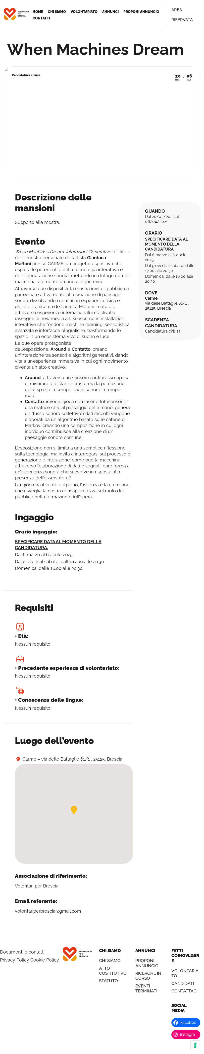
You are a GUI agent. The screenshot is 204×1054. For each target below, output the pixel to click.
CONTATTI (41, 18)
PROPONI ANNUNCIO (141, 12)
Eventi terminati (146, 988)
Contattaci (184, 990)
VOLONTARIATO (84, 12)
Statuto (108, 980)
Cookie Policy (44, 960)
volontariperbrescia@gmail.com (48, 911)
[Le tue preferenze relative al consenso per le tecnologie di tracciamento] (195, 1045)
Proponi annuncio (146, 963)
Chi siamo (110, 960)
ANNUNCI (110, 12)
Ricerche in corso (148, 976)
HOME (38, 12)
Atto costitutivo (113, 971)
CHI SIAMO (57, 12)
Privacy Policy (14, 960)
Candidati (182, 983)
